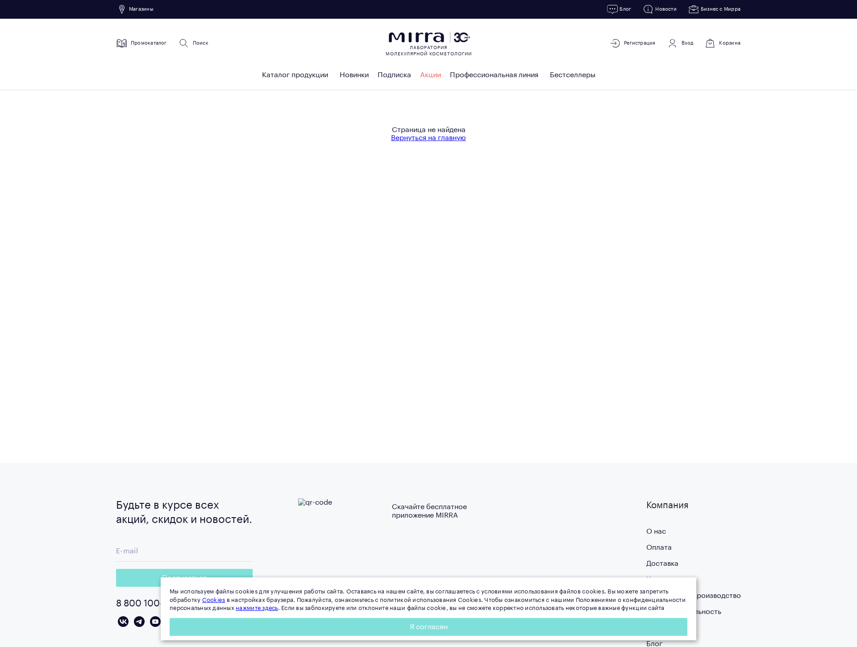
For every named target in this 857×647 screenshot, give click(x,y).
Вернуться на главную (428, 137)
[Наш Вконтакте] (123, 621)
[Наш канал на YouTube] (155, 621)
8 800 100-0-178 (151, 603)
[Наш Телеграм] (139, 621)
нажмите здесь (257, 608)
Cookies (213, 600)
